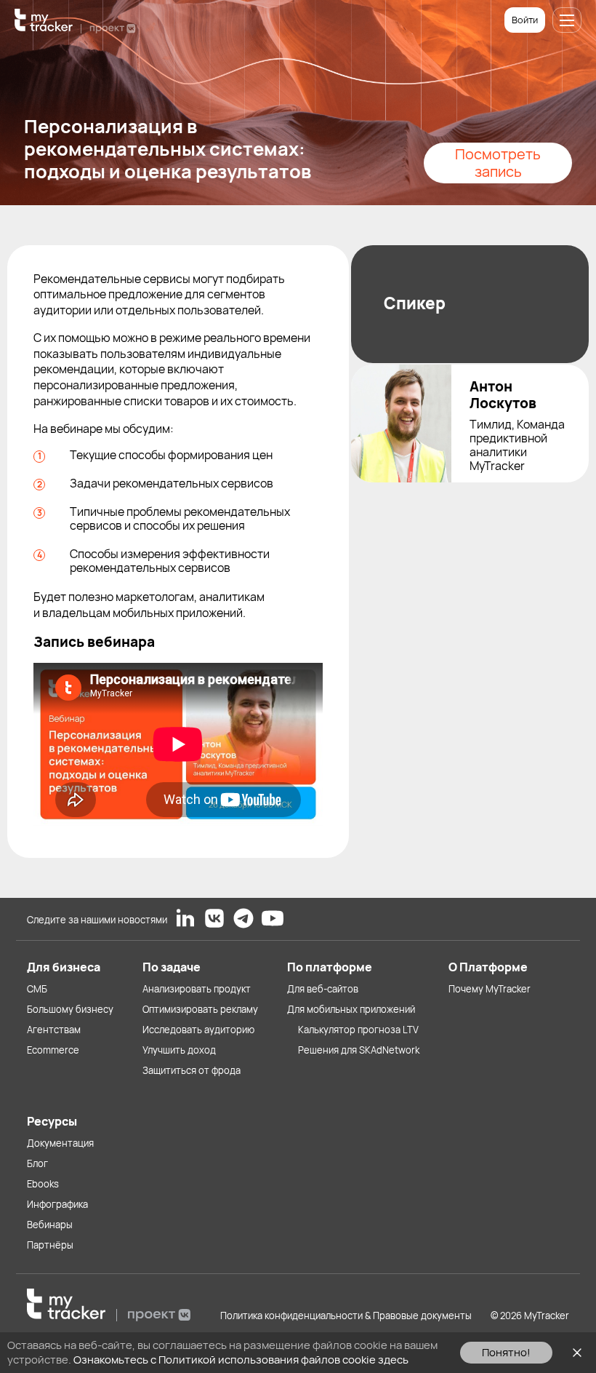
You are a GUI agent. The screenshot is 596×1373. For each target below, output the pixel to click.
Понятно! (506, 1352)
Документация (60, 1143)
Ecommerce (53, 1049)
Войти (525, 19)
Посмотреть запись (498, 162)
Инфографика (57, 1204)
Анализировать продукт (196, 988)
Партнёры (50, 1244)
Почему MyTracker (489, 988)
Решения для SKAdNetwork (358, 1049)
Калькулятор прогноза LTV (358, 1029)
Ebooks (43, 1183)
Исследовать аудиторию (198, 1029)
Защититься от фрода (191, 1070)
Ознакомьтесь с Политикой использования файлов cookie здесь (240, 1359)
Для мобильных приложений (351, 1009)
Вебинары (50, 1224)
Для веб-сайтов (322, 988)
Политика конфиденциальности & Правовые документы (346, 1315)
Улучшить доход (179, 1049)
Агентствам (54, 1029)
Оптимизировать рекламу (200, 1009)
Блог (37, 1163)
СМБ (37, 988)
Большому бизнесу (70, 1009)
